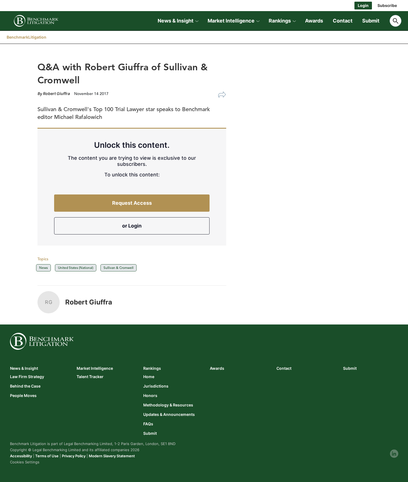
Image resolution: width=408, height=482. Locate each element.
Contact (342, 21)
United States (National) (75, 268)
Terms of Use (47, 456)
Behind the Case (25, 386)
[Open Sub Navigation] (196, 21)
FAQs (148, 424)
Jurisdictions (155, 386)
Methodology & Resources (168, 405)
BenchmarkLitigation (26, 37)
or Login (132, 226)
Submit (370, 21)
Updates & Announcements (169, 414)
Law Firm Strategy (27, 377)
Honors (150, 396)
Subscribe (387, 5)
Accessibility (21, 456)
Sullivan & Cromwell (119, 268)
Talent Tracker (90, 377)
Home (148, 377)
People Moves (23, 396)
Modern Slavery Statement (112, 456)
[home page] (36, 21)
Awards (314, 21)
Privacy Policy (73, 456)
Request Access (132, 203)
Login (363, 5)
